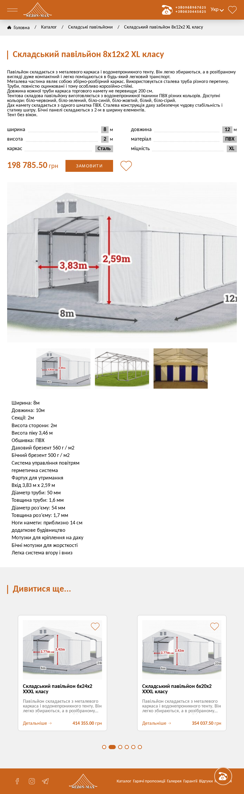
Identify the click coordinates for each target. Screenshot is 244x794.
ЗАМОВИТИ (89, 165)
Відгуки (206, 781)
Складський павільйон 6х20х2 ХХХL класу (177, 689)
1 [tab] (104, 747)
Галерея (174, 781)
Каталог (49, 27)
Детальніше (35, 723)
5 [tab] (133, 747)
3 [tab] (120, 747)
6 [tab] (140, 747)
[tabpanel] (62, 673)
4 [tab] (127, 747)
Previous (19, 262)
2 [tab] (112, 747)
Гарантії (190, 781)
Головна (22, 28)
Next (225, 262)
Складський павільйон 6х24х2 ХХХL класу (57, 689)
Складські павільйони (90, 27)
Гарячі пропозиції (149, 781)
